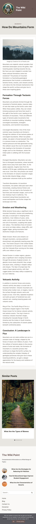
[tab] (14, 440)
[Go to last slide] (4, 409)
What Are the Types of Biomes (16, 431)
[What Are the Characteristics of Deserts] (4, 484)
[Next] (31, 409)
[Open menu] (32, 9)
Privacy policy (20, 521)
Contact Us (6, 504)
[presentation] (18, 404)
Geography (18, 24)
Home (4, 498)
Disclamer (5, 507)
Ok (13, 521)
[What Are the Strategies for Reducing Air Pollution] (4, 470)
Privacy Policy (6, 510)
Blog (3, 501)
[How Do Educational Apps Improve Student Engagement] (4, 477)
